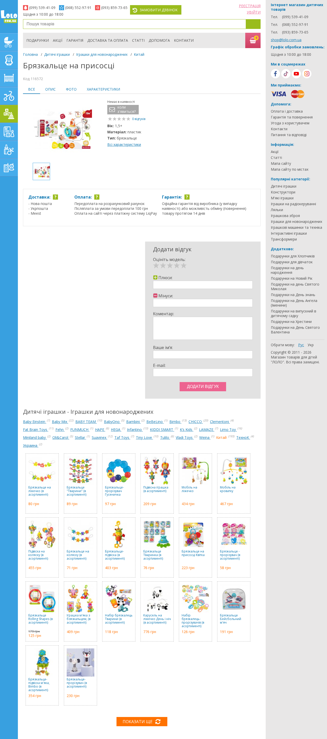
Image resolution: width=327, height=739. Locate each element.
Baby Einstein (34, 421)
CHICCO (196, 421)
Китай (139, 54)
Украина (30, 445)
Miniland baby (35, 437)
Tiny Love (144, 437)
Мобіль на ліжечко (189, 489)
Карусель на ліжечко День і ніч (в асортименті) (157, 619)
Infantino (135, 429)
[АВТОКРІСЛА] (9, 60)
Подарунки (37, 40)
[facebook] (275, 73)
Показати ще (138, 721)
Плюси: (165, 277)
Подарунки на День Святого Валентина (295, 329)
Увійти (254, 12)
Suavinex (99, 437)
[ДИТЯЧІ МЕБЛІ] (9, 78)
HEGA (116, 429)
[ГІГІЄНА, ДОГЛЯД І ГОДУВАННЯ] (9, 150)
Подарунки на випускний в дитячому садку (293, 313)
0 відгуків (138, 119)
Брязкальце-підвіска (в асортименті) (115, 555)
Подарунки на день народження (287, 270)
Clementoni (220, 421)
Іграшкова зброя (285, 215)
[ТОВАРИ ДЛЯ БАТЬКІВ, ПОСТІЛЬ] (9, 168)
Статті (138, 40)
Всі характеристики (124, 144)
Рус (301, 344)
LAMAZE (206, 429)
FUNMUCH (79, 429)
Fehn (60, 429)
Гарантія (74, 40)
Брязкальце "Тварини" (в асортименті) (76, 491)
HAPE (100, 429)
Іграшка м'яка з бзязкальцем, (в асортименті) (78, 619)
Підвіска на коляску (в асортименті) (38, 555)
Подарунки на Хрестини (291, 321)
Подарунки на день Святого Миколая (295, 286)
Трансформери (284, 239)
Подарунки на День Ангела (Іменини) (294, 303)
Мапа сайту (281, 163)
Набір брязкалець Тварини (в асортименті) (119, 619)
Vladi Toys (185, 437)
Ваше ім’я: (163, 347)
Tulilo (165, 437)
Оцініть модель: (169, 259)
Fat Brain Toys (35, 429)
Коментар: (163, 314)
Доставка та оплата (107, 40)
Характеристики (103, 89)
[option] (63, 129)
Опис (50, 89)
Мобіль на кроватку (228, 489)
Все (31, 89)
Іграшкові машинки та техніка (296, 227)
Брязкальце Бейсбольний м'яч (230, 619)
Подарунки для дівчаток (292, 262)
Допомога (159, 40)
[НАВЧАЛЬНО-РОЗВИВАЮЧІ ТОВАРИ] (9, 132)
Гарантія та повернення (292, 117)
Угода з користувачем (290, 123)
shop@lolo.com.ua (286, 39)
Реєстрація (250, 5)
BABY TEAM (86, 421)
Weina (205, 437)
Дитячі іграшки (57, 54)
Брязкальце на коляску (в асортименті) (78, 555)
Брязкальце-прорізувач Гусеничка (114, 491)
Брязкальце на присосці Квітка (193, 553)
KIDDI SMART (162, 429)
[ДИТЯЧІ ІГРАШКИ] (9, 114)
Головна (30, 54)
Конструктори (283, 192)
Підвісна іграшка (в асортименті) (155, 489)
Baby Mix (60, 421)
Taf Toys (122, 437)
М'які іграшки (282, 198)
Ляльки (277, 210)
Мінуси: (165, 296)
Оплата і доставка (287, 111)
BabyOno (112, 421)
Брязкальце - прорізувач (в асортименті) (230, 555)
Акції (57, 40)
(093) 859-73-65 (114, 7)
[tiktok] (285, 73)
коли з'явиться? (127, 109)
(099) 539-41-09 (42, 7)
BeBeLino (155, 421)
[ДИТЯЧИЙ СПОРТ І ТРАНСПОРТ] (9, 96)
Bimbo (175, 421)
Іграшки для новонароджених (101, 54)
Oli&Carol (60, 437)
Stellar (80, 437)
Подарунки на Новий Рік (291, 278)
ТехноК (243, 437)
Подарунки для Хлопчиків (293, 256)
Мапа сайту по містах (289, 169)
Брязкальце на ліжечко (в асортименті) (39, 491)
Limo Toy (228, 429)
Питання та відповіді (289, 135)
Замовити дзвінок (159, 9)
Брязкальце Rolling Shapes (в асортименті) (40, 619)
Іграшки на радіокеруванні (293, 204)
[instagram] (306, 73)
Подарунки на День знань (293, 294)
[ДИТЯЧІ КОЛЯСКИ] (9, 42)
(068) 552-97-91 (78, 7)
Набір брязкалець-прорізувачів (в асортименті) (193, 621)
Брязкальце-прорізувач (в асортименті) (77, 683)
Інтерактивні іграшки (289, 233)
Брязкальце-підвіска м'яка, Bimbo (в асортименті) (39, 685)
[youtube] (296, 73)
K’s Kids (186, 429)
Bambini (133, 421)
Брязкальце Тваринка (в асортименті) (153, 555)
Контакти (184, 40)
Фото (71, 89)
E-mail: (159, 365)
